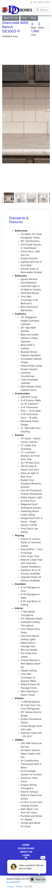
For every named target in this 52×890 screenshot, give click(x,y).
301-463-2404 (41, 2)
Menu (43, 10)
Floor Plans (26, 848)
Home (26, 844)
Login (26, 855)
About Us (26, 851)
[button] (4, 115)
